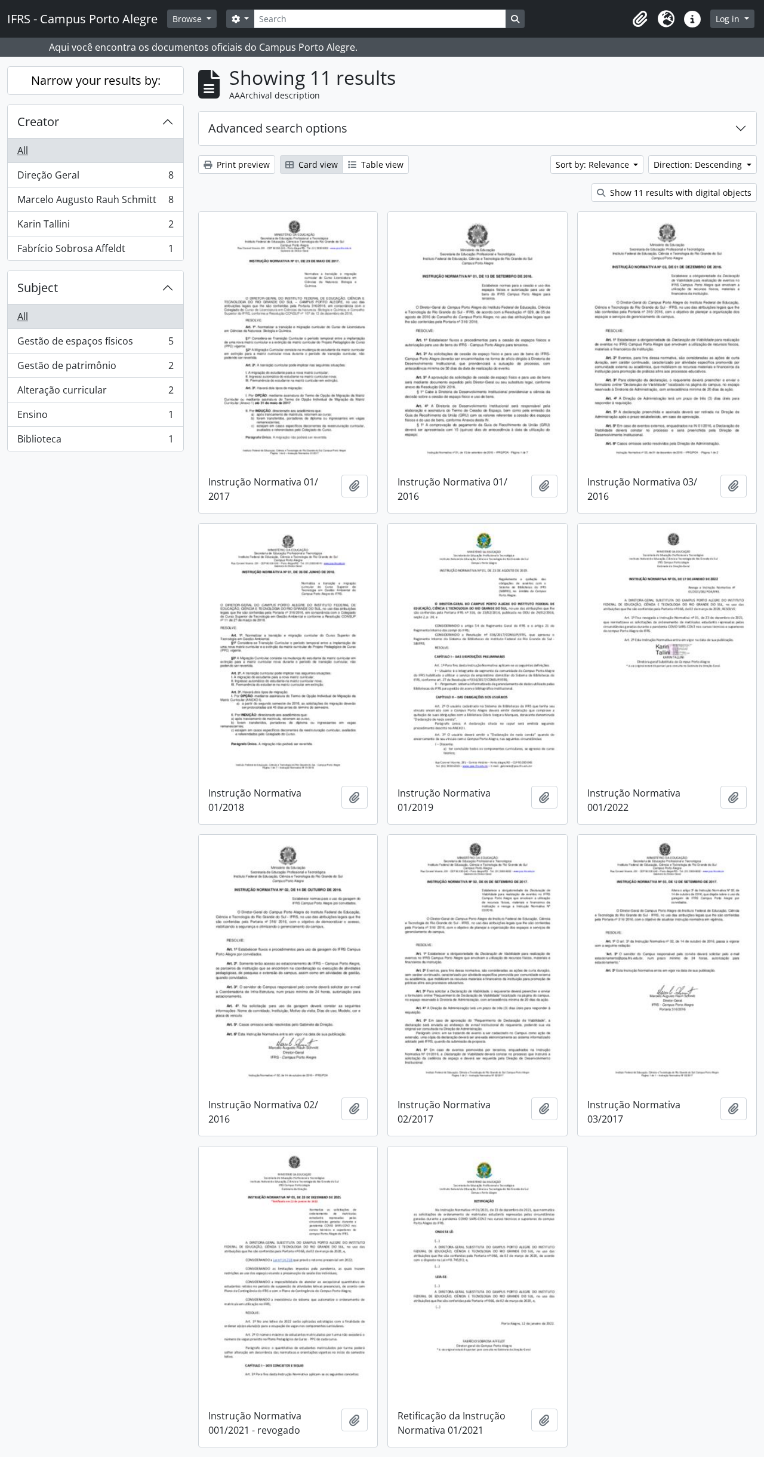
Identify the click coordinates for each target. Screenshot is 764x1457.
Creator (38, 121)
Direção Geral (95, 177)
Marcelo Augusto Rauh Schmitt (95, 202)
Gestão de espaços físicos (95, 344)
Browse (188, 18)
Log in (729, 18)
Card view (317, 164)
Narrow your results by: (96, 80)
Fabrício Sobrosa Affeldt (95, 251)
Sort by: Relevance (593, 164)
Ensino (95, 417)
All (22, 150)
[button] (640, 19)
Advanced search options (277, 128)
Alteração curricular (95, 392)
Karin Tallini (95, 226)
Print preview (242, 164)
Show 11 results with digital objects (679, 192)
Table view (381, 164)
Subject (37, 287)
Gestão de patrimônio (95, 368)
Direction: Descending (699, 164)
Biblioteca (95, 441)
